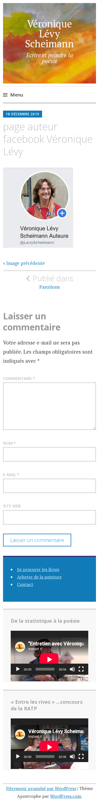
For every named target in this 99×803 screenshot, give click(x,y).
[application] (49, 653)
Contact (25, 584)
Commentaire (19, 378)
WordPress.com (65, 796)
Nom (9, 443)
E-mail (11, 474)
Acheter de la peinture (39, 577)
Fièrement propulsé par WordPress (41, 788)
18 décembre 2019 (22, 114)
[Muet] (72, 669)
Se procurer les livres (38, 569)
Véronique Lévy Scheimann (49, 33)
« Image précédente (24, 263)
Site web (12, 506)
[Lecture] (18, 669)
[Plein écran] (81, 669)
